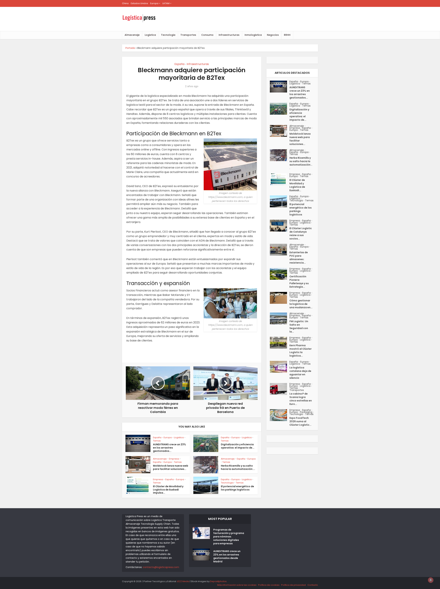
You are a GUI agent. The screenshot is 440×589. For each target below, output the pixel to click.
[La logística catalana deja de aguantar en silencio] (279, 367)
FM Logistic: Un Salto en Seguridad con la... (298, 326)
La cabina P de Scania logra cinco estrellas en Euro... (300, 399)
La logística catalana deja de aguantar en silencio (300, 373)
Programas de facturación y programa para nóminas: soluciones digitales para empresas (228, 536)
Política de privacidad (293, 585)
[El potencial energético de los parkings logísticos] (279, 201)
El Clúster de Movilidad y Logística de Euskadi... (297, 185)
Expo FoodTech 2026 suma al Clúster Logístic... (300, 421)
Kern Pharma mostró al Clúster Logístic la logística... (300, 350)
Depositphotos (218, 581)
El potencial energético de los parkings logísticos (237, 488)
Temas (157, 440)
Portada (130, 48)
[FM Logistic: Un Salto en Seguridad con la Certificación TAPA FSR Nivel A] (279, 318)
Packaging (306, 412)
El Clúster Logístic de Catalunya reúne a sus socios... (300, 233)
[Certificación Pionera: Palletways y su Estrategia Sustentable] (279, 274)
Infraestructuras (229, 35)
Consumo (207, 35)
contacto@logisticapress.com (161, 567)
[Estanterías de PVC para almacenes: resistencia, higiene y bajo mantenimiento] (279, 250)
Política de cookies (268, 585)
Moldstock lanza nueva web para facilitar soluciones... (170, 467)
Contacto (312, 585)
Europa (154, 3)
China (125, 3)
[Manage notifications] (430, 580)
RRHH (287, 35)
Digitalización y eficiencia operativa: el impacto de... (237, 446)
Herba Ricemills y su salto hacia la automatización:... (238, 467)
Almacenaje (132, 35)
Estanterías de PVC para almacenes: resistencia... (298, 257)
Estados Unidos (139, 3)
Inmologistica (253, 35)
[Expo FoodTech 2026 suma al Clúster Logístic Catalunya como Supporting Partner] (279, 415)
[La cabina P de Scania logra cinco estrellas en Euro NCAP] (279, 389)
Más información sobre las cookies (236, 585)
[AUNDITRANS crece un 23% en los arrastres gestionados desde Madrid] (279, 86)
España (179, 64)
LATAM (165, 3)
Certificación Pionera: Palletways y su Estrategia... (299, 281)
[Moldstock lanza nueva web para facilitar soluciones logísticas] (279, 131)
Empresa (174, 458)
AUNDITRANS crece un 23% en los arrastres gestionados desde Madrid (226, 556)
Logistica (150, 35)
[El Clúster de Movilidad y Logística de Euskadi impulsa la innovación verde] (279, 179)
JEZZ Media (183, 581)
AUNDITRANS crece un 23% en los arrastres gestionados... (169, 448)
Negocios (273, 35)
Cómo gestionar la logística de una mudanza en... (300, 304)
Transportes (188, 35)
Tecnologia (168, 35)
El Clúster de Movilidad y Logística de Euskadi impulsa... (168, 490)
